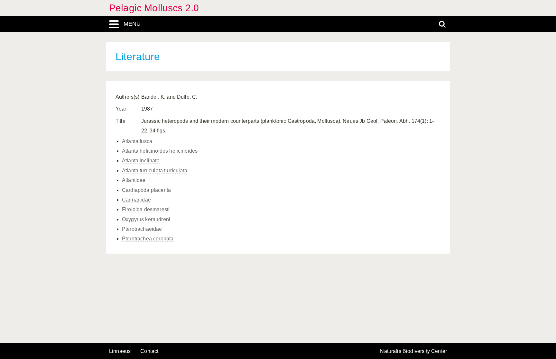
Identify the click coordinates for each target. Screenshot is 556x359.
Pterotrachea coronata (147, 238)
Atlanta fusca (137, 141)
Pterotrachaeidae (142, 229)
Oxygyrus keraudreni (146, 219)
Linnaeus (120, 351)
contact (149, 351)
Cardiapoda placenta (146, 190)
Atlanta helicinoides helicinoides (160, 151)
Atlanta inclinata (141, 160)
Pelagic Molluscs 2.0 (154, 8)
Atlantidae (134, 180)
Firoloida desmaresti (146, 209)
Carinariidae (136, 199)
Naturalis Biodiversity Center (413, 351)
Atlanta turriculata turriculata (154, 170)
